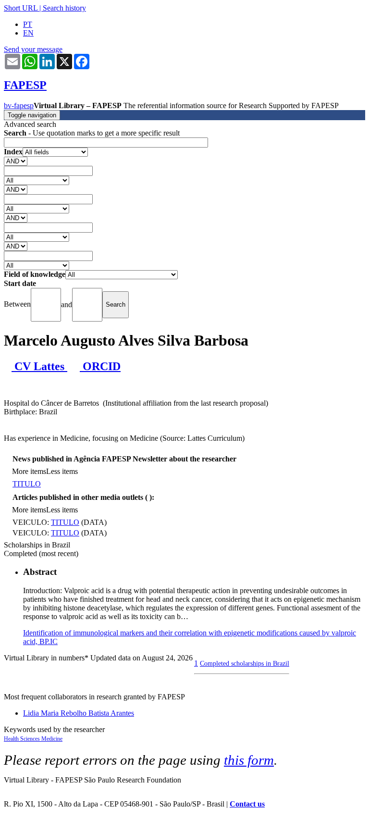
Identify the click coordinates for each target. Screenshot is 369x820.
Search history (64, 8)
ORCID (100, 366)
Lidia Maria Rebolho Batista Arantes (78, 713)
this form (249, 760)
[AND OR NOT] (15, 161)
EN (28, 33)
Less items (62, 471)
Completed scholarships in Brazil (244, 663)
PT (27, 24)
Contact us (247, 804)
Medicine (51, 738)
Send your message (33, 49)
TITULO (26, 484)
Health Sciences (22, 738)
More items (29, 471)
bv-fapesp (19, 105)
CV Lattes (39, 366)
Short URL (20, 8)
